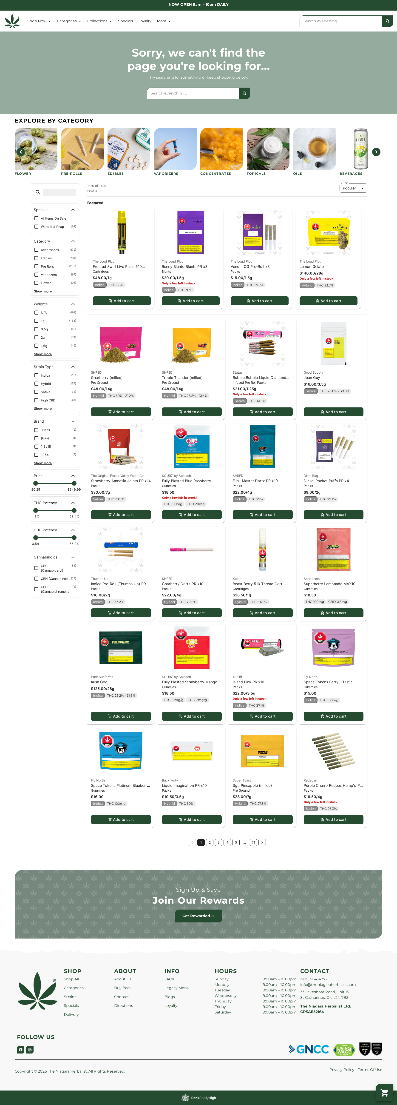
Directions (123, 1005)
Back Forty (170, 780)
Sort (346, 183)
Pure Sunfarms (102, 677)
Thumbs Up (99, 579)
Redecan (310, 780)
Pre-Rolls (71, 174)
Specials (125, 21)
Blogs (169, 997)
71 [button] (253, 842)
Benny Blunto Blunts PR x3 (184, 266)
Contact (121, 997)
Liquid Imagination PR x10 (184, 785)
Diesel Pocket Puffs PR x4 (326, 480)
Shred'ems (312, 579)
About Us (122, 979)
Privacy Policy (341, 1070)
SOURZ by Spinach (176, 476)
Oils (297, 174)
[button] (38, 192)
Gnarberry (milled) (107, 377)
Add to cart (124, 300)
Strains (70, 997)
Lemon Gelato (312, 266)
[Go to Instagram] (30, 1049)
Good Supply (313, 372)
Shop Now (36, 21)
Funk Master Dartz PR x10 (255, 480)
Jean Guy (312, 377)
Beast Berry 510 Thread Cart (257, 583)
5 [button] (236, 842)
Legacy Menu (176, 988)
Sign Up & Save (198, 889)
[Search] (387, 21)
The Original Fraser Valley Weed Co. (118, 476)
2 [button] (210, 842)
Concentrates (215, 174)
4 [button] (227, 842)
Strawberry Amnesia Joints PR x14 (121, 480)
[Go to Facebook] (20, 1049)
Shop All (71, 979)
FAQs (169, 979)
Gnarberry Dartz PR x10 (182, 583)
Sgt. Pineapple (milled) (252, 785)
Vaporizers (166, 174)
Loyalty (145, 21)
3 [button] (219, 842)
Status (237, 372)
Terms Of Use (370, 1070)
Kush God (99, 682)
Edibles (116, 174)
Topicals (256, 174)
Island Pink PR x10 (248, 682)
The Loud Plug (104, 261)
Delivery (71, 1014)
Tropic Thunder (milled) (182, 377)
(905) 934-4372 (313, 979)
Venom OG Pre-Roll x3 (250, 266)
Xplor (237, 579)
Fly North (311, 677)
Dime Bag (311, 476)
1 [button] (201, 842)
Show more (43, 291)
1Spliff (237, 677)
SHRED (96, 372)
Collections (97, 21)
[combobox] (341, 21)
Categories (67, 21)
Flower (23, 174)
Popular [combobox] (349, 188)
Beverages (351, 174)
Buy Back (123, 988)
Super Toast (242, 780)
